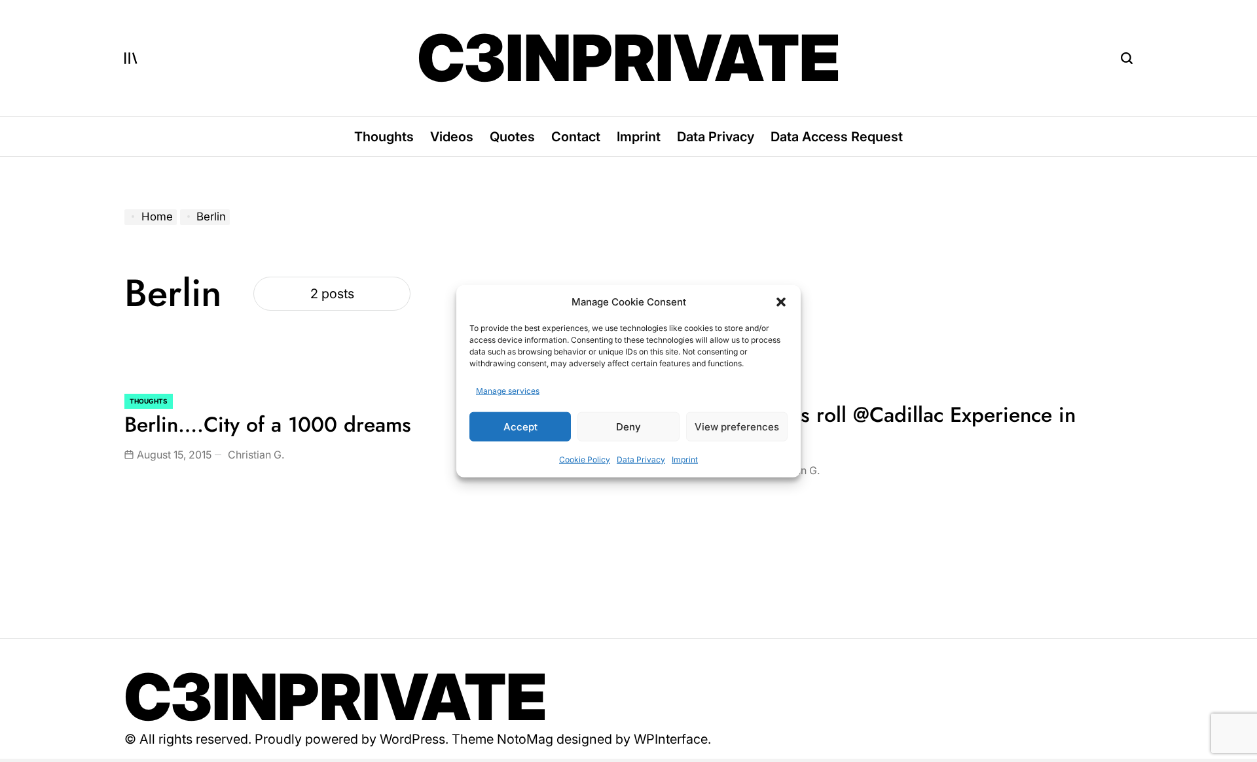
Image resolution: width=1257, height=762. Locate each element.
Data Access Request (837, 137)
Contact (575, 137)
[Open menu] (130, 58)
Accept (520, 426)
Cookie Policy (584, 459)
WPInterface (671, 739)
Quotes (512, 137)
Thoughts (384, 137)
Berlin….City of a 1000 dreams (267, 424)
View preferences (737, 426)
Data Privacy (641, 459)
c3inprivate (629, 58)
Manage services (507, 391)
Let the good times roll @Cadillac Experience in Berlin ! (857, 427)
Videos (451, 137)
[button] (781, 302)
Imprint (685, 459)
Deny (628, 426)
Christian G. (256, 454)
